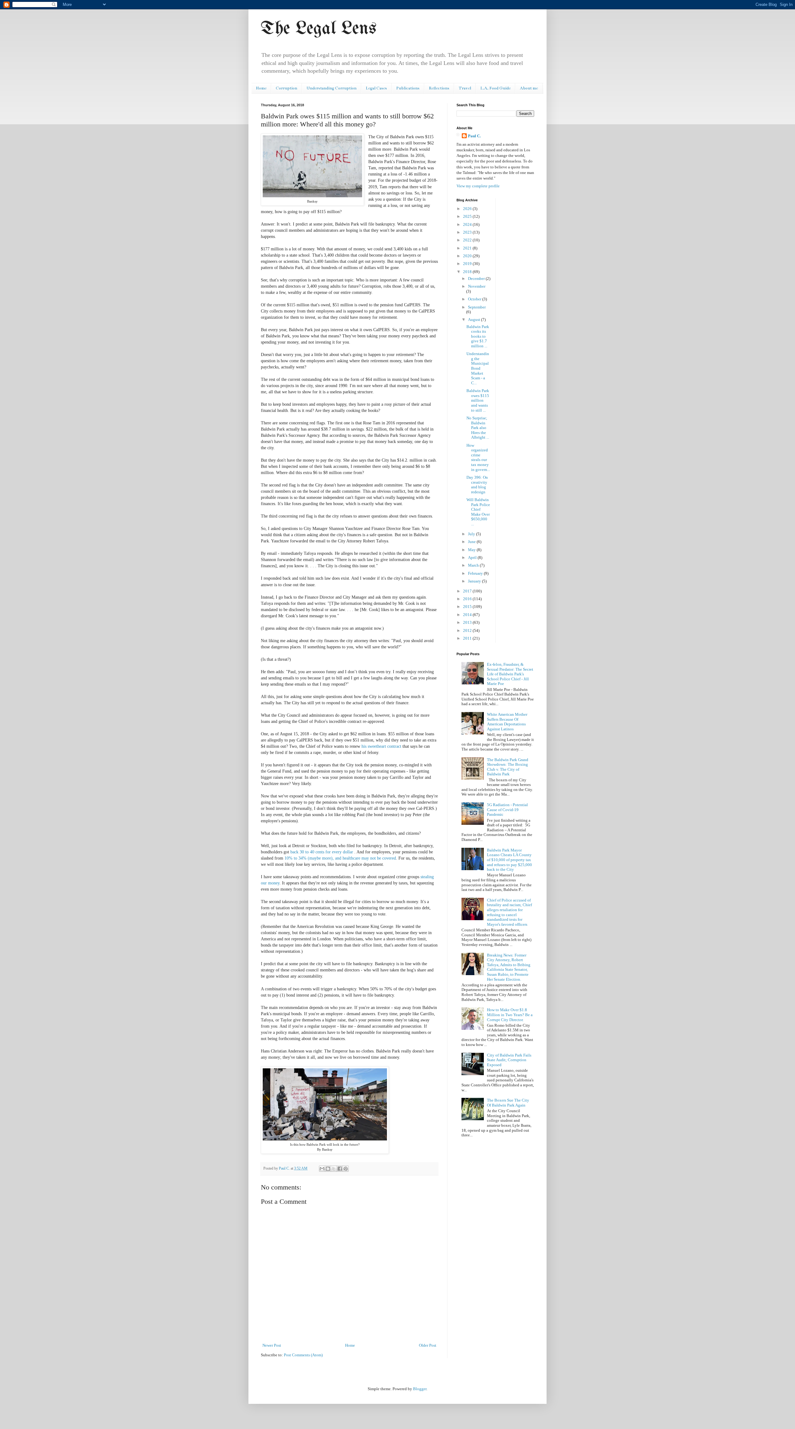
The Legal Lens (318, 29)
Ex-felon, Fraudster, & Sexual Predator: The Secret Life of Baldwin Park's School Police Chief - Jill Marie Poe (510, 674)
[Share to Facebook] (340, 1169)
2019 (468, 263)
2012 (468, 630)
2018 (468, 271)
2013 (468, 622)
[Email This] (322, 1169)
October (475, 299)
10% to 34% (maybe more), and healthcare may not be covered (340, 858)
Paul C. (474, 136)
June (472, 541)
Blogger (419, 1388)
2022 (468, 240)
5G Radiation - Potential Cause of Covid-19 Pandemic (507, 809)
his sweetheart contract (381, 746)
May (472, 549)
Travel (465, 88)
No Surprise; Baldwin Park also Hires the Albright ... (477, 428)
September (477, 307)
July (472, 534)
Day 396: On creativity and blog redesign (477, 484)
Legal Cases (376, 88)
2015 (468, 606)
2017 (468, 591)
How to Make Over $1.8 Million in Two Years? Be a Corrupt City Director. (510, 1014)
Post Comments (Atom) (303, 1355)
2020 (468, 255)
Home (261, 88)
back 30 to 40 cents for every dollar (322, 851)
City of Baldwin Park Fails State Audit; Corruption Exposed (509, 1060)
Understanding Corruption (332, 88)
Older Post (427, 1345)
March (474, 565)
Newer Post (271, 1345)
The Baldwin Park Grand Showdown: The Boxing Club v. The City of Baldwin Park (507, 767)
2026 (468, 208)
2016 (468, 598)
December (477, 278)
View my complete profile (478, 186)
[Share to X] (334, 1169)
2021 (468, 248)
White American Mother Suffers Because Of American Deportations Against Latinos (507, 721)
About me (529, 88)
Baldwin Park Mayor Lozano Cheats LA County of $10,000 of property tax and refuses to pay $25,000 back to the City (509, 860)
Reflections (439, 88)
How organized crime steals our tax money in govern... (478, 457)
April (473, 557)
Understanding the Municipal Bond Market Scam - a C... (477, 368)
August (474, 319)
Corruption (286, 88)
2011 (468, 638)
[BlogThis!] (328, 1169)
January (475, 581)
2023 (468, 232)
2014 (468, 614)
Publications (408, 88)
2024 (468, 224)
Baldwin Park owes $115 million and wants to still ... (477, 400)
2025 (468, 216)
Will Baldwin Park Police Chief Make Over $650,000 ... (478, 511)
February (476, 573)
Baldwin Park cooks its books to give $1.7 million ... (477, 336)
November (476, 286)
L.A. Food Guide (495, 88)
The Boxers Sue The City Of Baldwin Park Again (508, 1102)
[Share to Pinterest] (346, 1169)
